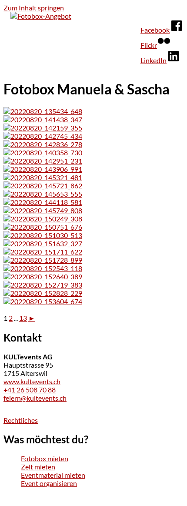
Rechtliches (20, 420)
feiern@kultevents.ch (35, 398)
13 (23, 318)
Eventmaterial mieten (53, 475)
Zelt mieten (38, 466)
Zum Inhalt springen (33, 7)
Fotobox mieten (44, 458)
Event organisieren (49, 483)
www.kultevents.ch (31, 381)
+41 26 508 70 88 (29, 389)
